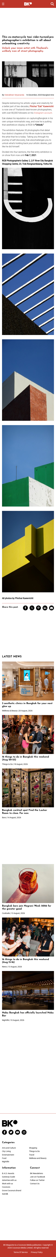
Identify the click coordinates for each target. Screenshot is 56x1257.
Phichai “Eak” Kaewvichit (42, 106)
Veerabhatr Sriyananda (14, 95)
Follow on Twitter (37, 1180)
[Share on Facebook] (25, 607)
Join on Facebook (37, 1177)
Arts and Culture (9, 1148)
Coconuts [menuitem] (6, 1187)
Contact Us (34, 1183)
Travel (31, 1155)
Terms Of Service (21, 1252)
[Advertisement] (28, 21)
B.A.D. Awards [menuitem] (8, 1173)
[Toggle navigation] (3, 4)
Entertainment (8, 1155)
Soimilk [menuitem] (5, 1194)
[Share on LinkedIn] (45, 607)
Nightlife (5, 1161)
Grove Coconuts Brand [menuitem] (11, 1190)
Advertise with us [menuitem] (9, 1180)
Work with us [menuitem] (7, 1183)
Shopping (33, 1148)
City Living (6, 1151)
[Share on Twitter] (31, 607)
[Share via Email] (51, 607)
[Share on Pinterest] (38, 607)
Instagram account (43, 113)
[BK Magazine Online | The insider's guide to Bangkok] (28, 3)
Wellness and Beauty (37, 1158)
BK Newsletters (36, 1173)
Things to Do (34, 1151)
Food (4, 1158)
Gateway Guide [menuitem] (8, 1177)
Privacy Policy (37, 1252)
